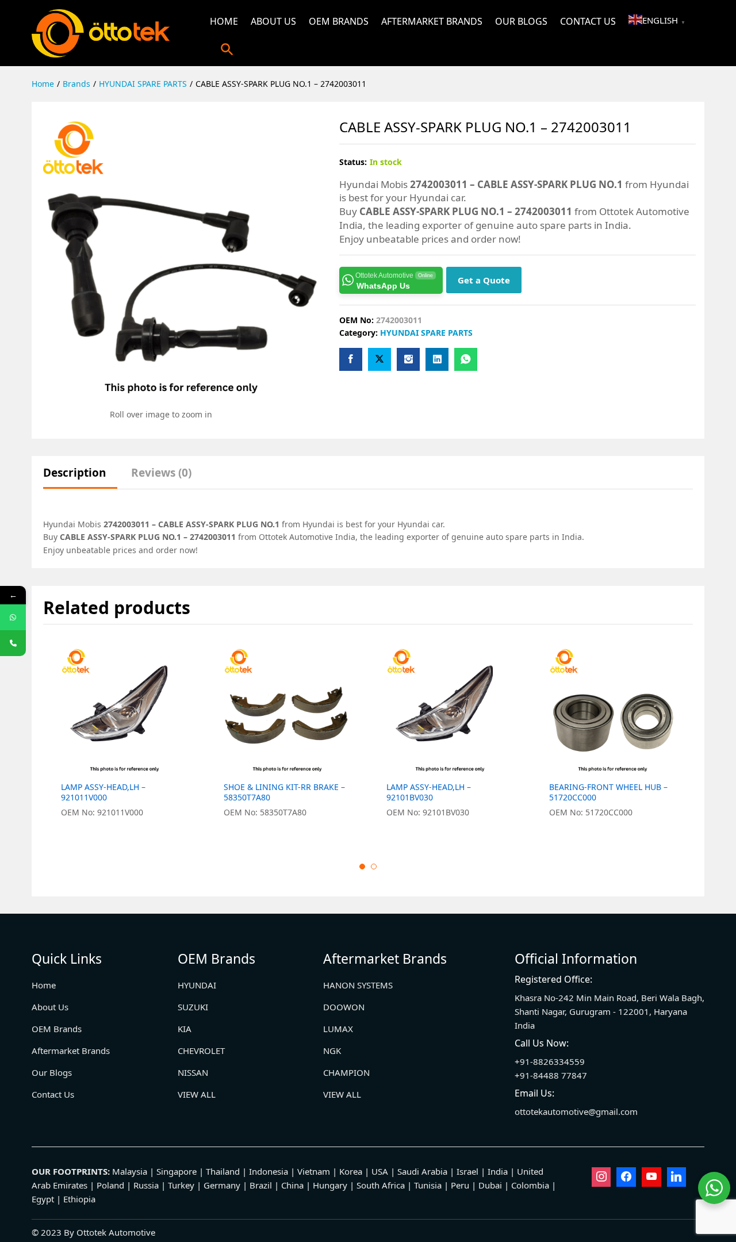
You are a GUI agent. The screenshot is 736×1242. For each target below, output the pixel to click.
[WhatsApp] (13, 617)
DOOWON (344, 1007)
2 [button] (374, 866)
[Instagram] (601, 1177)
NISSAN (193, 1072)
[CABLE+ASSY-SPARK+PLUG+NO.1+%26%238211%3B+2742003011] (379, 359)
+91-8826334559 (550, 1061)
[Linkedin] (676, 1177)
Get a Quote (484, 280)
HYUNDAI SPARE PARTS (426, 332)
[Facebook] (626, 1177)
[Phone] (13, 643)
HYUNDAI (197, 985)
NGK (332, 1050)
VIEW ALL (197, 1094)
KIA (184, 1028)
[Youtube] (651, 1177)
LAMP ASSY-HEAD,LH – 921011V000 (103, 792)
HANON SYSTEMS (358, 985)
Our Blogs (521, 21)
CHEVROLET (201, 1050)
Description (74, 472)
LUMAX (338, 1028)
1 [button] (362, 866)
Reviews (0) (161, 472)
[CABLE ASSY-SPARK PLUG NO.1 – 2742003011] (350, 359)
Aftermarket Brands (431, 21)
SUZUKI (193, 1007)
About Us (273, 21)
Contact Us (588, 21)
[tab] (80, 478)
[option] (124, 739)
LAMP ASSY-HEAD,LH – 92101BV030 (428, 792)
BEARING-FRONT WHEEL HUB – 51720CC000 (608, 792)
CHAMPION (346, 1072)
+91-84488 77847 (551, 1075)
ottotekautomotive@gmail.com (576, 1111)
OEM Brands (339, 21)
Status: (353, 161)
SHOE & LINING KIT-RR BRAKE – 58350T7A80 (284, 792)
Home (224, 21)
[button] (227, 49)
